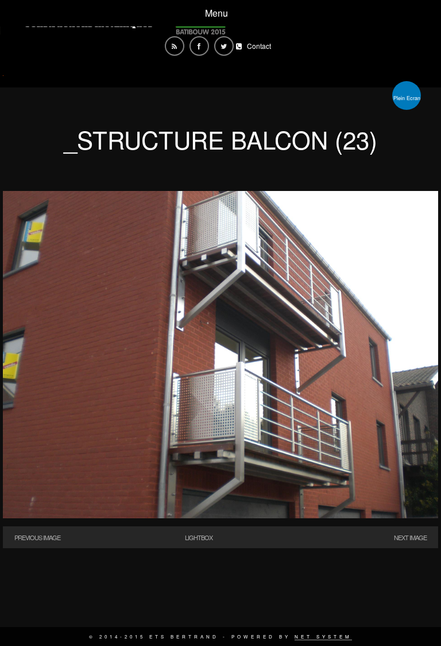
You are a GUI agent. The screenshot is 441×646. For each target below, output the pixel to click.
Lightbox (198, 537)
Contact (259, 46)
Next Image (410, 537)
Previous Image (37, 537)
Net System (323, 636)
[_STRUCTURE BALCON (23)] (220, 515)
